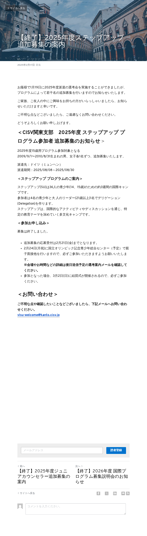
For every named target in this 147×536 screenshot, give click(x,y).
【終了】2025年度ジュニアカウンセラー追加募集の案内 (43, 477)
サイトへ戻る (17, 8)
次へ (77, 466)
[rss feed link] (128, 493)
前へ (22, 466)
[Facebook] (98, 493)
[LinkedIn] (115, 493)
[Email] (123, 493)
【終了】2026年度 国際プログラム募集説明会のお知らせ (101, 477)
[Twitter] (106, 493)
